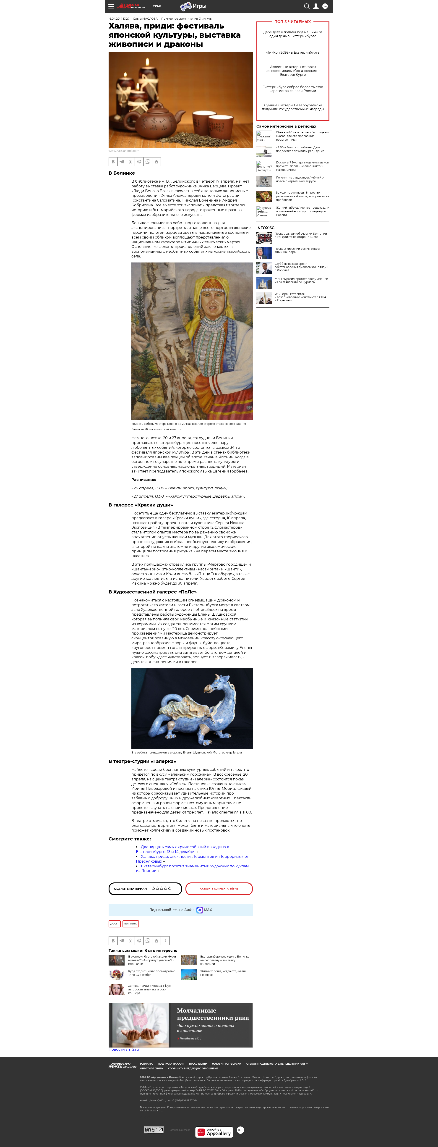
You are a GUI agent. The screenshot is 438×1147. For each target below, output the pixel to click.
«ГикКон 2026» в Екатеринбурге (293, 53)
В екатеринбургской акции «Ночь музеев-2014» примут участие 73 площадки (152, 960)
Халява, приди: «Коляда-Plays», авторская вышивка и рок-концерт (150, 989)
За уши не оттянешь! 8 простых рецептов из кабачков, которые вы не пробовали (302, 196)
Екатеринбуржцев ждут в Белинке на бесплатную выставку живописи (224, 960)
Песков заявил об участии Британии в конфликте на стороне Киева (301, 235)
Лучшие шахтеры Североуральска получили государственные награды (293, 107)
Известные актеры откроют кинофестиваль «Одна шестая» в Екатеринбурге (293, 71)
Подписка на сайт (171, 1063)
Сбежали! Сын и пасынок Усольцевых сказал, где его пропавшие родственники (302, 136)
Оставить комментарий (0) (219, 888)
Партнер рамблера (179, 1130)
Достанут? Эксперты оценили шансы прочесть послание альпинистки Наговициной (302, 166)
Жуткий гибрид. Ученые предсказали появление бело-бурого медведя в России (302, 211)
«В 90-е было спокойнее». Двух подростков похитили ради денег (300, 149)
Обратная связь (151, 1068)
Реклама (146, 1063)
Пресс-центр (198, 1063)
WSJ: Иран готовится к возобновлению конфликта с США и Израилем (300, 297)
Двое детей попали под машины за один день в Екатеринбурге (293, 34)
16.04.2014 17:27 (119, 18)
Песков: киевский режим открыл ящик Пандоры (298, 250)
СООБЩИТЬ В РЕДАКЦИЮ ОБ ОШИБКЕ (193, 1068)
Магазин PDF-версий (226, 1063)
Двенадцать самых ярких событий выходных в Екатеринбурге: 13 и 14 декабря (182, 849)
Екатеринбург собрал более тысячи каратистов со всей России (293, 89)
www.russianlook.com (124, 150)
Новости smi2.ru (124, 1049)
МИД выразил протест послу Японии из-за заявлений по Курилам (301, 280)
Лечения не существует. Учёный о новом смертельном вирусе (300, 179)
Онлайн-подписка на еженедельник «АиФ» (277, 1063)
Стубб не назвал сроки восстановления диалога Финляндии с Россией (301, 267)
